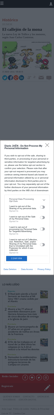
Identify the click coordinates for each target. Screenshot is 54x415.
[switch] (42, 207)
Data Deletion (10, 269)
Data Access (27, 269)
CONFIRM (16, 258)
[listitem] (27, 200)
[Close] (48, 146)
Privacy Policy (44, 269)
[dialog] (27, 207)
